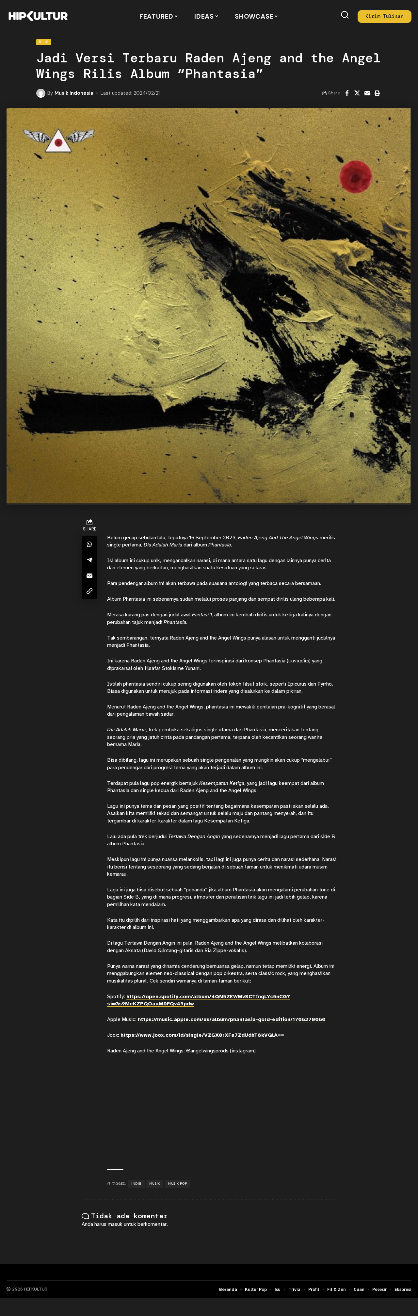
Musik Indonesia (74, 93)
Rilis (44, 42)
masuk (115, 1224)
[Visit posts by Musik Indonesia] (40, 93)
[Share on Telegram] (89, 559)
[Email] (367, 93)
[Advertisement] (221, 1111)
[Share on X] (357, 93)
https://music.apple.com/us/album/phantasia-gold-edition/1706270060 (232, 1019)
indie (136, 1183)
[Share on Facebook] (346, 93)
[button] (344, 14)
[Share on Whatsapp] (89, 544)
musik (154, 1183)
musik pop (177, 1183)
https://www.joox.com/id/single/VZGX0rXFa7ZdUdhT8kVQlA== (202, 1035)
